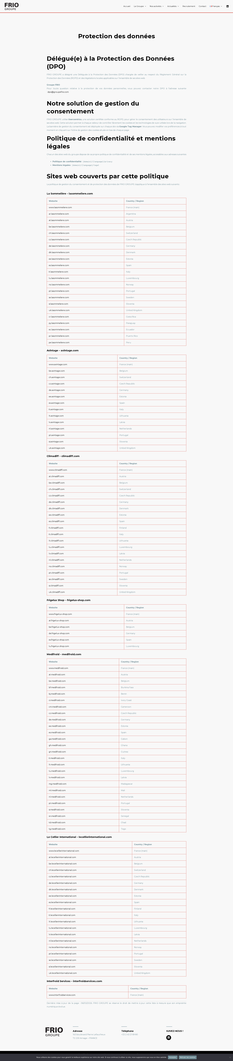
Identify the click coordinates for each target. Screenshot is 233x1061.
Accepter (172, 1057)
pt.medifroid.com (57, 803)
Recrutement (189, 6)
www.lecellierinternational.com (64, 851)
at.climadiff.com (56, 476)
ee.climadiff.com (56, 515)
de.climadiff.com (57, 502)
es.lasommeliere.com (59, 265)
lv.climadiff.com (56, 553)
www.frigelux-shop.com (60, 614)
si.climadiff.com (56, 586)
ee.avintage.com (57, 396)
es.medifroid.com (57, 732)
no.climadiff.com (57, 566)
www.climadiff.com (58, 470)
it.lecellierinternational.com (62, 915)
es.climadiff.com (56, 521)
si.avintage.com (56, 441)
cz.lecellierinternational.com (62, 876)
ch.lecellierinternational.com (62, 870)
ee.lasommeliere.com (59, 259)
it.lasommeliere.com (58, 272)
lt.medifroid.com (57, 764)
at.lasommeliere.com (59, 220)
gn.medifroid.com (57, 752)
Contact (202, 6)
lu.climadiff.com (56, 547)
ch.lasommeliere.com (59, 233)
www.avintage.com (58, 364)
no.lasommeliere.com (59, 284)
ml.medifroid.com (57, 790)
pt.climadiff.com (56, 573)
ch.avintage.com (57, 377)
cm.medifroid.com (57, 707)
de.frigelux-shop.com (59, 633)
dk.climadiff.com (57, 508)
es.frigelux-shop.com (59, 640)
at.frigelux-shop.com (59, 620)
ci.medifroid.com (57, 700)
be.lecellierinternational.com (63, 864)
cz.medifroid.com (57, 713)
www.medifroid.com (58, 668)
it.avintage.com (56, 409)
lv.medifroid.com (57, 777)
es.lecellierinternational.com (62, 902)
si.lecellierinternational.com (62, 967)
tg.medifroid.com (57, 829)
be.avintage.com (57, 371)
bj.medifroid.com (57, 694)
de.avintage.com (57, 390)
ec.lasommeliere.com (59, 329)
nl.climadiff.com (56, 560)
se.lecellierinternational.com (62, 960)
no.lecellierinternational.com (63, 947)
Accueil (126, 6)
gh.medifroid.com (57, 745)
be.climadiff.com (57, 483)
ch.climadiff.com (56, 489)
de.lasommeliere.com (59, 246)
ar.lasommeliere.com (59, 214)
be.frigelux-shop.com (59, 627)
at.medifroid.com (57, 674)
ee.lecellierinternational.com (62, 896)
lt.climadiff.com (56, 541)
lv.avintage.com (56, 422)
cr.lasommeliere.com (59, 317)
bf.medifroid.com (57, 687)
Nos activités (155, 6)
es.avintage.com (56, 403)
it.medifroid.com (56, 758)
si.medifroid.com (56, 810)
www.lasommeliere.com (60, 207)
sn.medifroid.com (57, 816)
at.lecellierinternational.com (62, 857)
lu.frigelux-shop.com (59, 646)
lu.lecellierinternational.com (62, 928)
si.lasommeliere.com (58, 304)
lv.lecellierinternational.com (62, 934)
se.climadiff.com (56, 579)
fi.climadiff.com (56, 528)
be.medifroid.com (57, 681)
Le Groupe (139, 6)
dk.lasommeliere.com (59, 252)
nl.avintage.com (56, 429)
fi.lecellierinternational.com (62, 909)
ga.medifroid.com (57, 739)
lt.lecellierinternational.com (62, 921)
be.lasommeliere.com (59, 227)
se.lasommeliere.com (59, 297)
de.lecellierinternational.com (63, 883)
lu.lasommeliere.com (59, 278)
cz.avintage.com (56, 384)
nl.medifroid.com (57, 797)
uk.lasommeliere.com (59, 310)
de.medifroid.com (57, 720)
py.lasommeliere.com (59, 323)
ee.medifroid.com (57, 726)
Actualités (171, 6)
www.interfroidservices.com (62, 995)
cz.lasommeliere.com (59, 239)
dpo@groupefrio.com (58, 92)
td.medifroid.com (57, 822)
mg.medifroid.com (57, 784)
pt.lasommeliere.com (59, 291)
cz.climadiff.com (56, 496)
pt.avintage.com (56, 435)
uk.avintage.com (57, 448)
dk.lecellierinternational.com (63, 889)
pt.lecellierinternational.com (62, 954)
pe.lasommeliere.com (59, 342)
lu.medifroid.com (57, 771)
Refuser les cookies (188, 1057)
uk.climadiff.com (57, 592)
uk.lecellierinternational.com (63, 973)
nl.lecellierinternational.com (62, 941)
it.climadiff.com (56, 534)
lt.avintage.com (56, 416)
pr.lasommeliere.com (59, 336)
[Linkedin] (227, 6)
